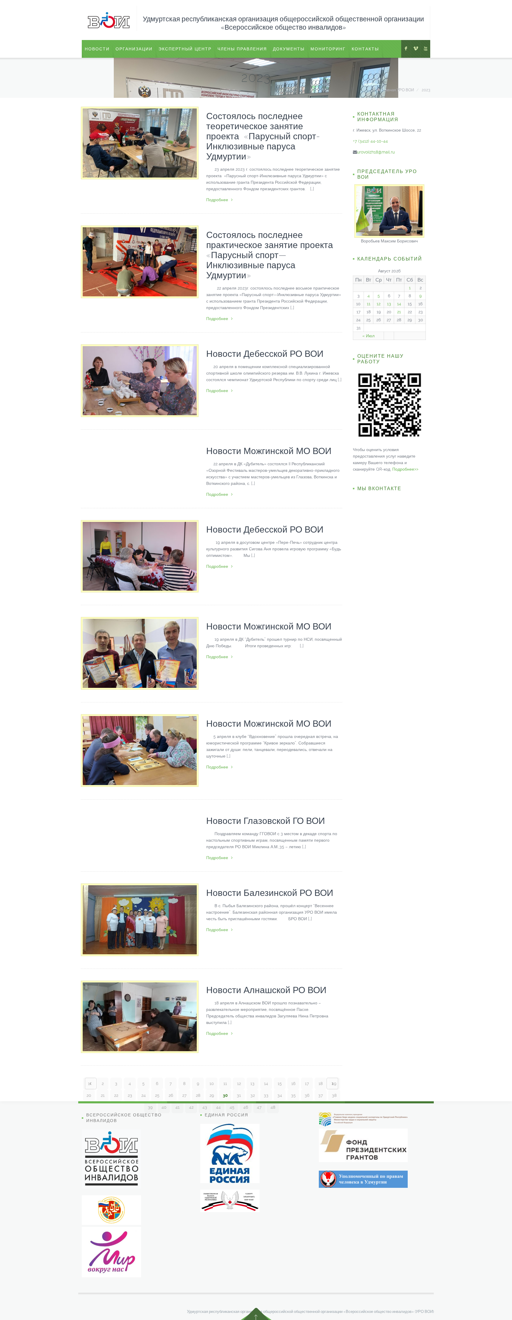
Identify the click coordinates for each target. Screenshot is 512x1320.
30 (225, 1095)
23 (130, 1095)
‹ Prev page (91, 1083)
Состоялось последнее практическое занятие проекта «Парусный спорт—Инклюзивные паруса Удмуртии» (269, 255)
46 (245, 1107)
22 (116, 1095)
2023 (426, 90)
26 (171, 1095)
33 (266, 1095)
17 (307, 1083)
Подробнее (217, 199)
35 (293, 1095)
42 (191, 1107)
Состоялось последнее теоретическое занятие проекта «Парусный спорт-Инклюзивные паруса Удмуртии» (263, 136)
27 (184, 1095)
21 (103, 1095)
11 (225, 1083)
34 (279, 1095)
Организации (134, 49)
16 (293, 1083)
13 (252, 1083)
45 (232, 1107)
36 (307, 1095)
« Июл (368, 335)
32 (252, 1095)
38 (334, 1095)
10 (211, 1083)
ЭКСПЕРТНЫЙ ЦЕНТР (185, 49)
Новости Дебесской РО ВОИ (265, 354)
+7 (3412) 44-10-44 (370, 141)
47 (259, 1107)
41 (177, 1107)
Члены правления (242, 49)
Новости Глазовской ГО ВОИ (265, 821)
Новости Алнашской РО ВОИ (266, 990)
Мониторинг (328, 49)
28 (198, 1095)
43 (204, 1107)
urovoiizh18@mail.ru (376, 152)
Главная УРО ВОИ (397, 90)
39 (150, 1107)
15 (280, 1083)
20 (89, 1095)
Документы (289, 49)
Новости (97, 49)
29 (211, 1095)
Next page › (332, 1083)
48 (273, 1107)
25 (157, 1095)
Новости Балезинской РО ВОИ (269, 893)
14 (266, 1083)
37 (320, 1095)
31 (239, 1095)
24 (143, 1095)
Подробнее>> (405, 469)
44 (218, 1107)
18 (321, 1083)
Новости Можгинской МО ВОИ (269, 451)
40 (164, 1107)
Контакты (365, 49)
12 (239, 1083)
